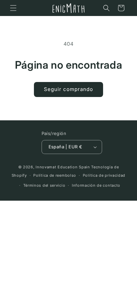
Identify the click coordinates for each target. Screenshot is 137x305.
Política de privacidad (104, 175)
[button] (13, 8)
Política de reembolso (54, 175)
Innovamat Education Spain (63, 167)
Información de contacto (96, 185)
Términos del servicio (44, 185)
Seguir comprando (68, 89)
